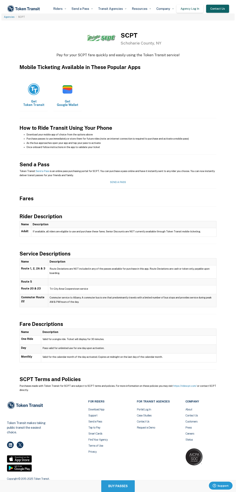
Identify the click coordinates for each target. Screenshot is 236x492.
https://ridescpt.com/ (185, 386)
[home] (24, 8)
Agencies (9, 17)
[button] (59, 9)
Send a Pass (42, 171)
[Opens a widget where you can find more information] (221, 486)
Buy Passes (118, 486)
